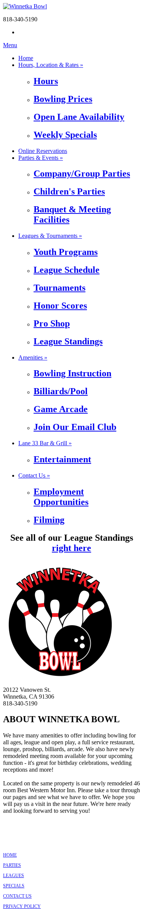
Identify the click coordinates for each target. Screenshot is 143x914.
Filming (49, 520)
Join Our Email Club (75, 427)
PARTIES (12, 865)
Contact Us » (34, 475)
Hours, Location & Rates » (50, 65)
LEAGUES (13, 875)
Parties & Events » (40, 157)
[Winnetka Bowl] (25, 6)
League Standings (68, 341)
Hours (46, 81)
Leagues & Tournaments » (50, 235)
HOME (10, 855)
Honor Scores (60, 306)
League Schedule (67, 270)
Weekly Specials (65, 135)
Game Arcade (61, 409)
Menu (10, 45)
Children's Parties (69, 191)
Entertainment (62, 459)
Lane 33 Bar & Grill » (45, 443)
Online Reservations (42, 151)
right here (71, 548)
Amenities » (32, 357)
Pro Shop (52, 323)
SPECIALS (13, 886)
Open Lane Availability (79, 117)
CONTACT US (17, 896)
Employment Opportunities (61, 497)
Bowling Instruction (72, 373)
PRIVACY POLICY (22, 906)
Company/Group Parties (82, 173)
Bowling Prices (63, 99)
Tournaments (59, 288)
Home (25, 58)
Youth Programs (66, 252)
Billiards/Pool (61, 391)
